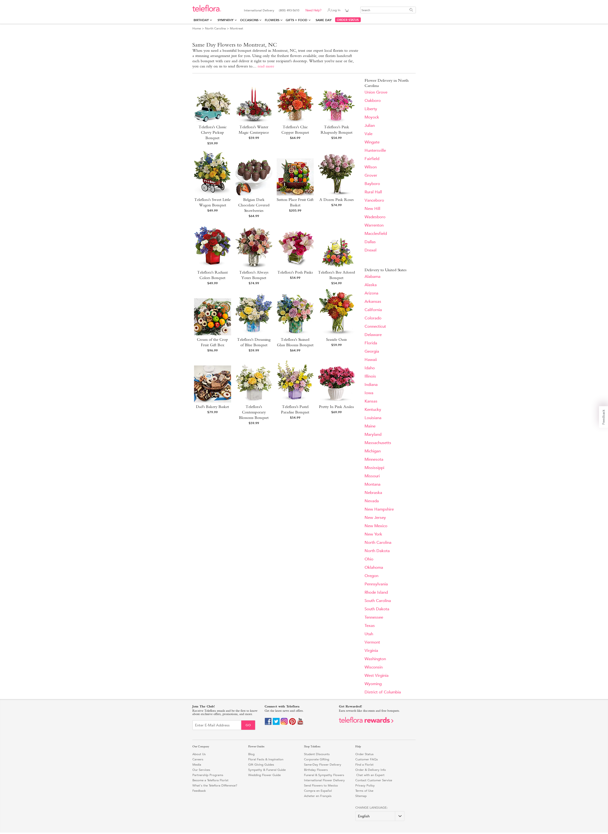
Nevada (372, 500)
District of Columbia (383, 692)
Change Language (371, 807)
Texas (370, 625)
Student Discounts (317, 754)
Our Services (201, 770)
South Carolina (378, 600)
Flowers (272, 20)
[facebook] (268, 724)
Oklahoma (374, 567)
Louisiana (373, 417)
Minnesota (374, 459)
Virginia (371, 650)
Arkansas (373, 301)
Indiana (371, 384)
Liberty (371, 108)
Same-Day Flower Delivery (322, 765)
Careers (197, 759)
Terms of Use (364, 791)
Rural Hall (373, 192)
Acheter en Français (318, 796)
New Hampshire (379, 509)
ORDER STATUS (348, 20)
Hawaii (371, 359)
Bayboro (372, 183)
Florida (371, 343)
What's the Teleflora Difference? (214, 785)
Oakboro (373, 100)
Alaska (371, 284)
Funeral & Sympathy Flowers (324, 775)
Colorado (373, 318)
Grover (371, 175)
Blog (251, 754)
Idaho (370, 367)
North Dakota (377, 550)
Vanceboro (374, 200)
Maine (370, 426)
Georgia (372, 351)
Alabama (372, 276)
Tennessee (374, 617)
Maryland (373, 434)
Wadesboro (375, 216)
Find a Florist (364, 765)
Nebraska (373, 492)
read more (266, 66)
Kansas (371, 401)
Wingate (372, 142)
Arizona (371, 293)
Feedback (199, 791)
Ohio (369, 559)
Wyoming (373, 683)
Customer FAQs (366, 759)
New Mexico (376, 525)
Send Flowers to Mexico (321, 785)
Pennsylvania (376, 584)
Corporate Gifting (316, 759)
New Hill (372, 208)
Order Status (364, 754)
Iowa (369, 392)
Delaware (373, 334)
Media (196, 765)
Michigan (373, 451)
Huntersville (375, 150)
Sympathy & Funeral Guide (267, 770)
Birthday (201, 20)
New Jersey (375, 517)
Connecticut (375, 326)
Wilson (371, 167)
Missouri (372, 476)
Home (196, 28)
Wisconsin (374, 667)
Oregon (371, 575)
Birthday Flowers (316, 770)
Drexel (370, 250)
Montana (372, 484)
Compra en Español (318, 791)
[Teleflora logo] (206, 11)
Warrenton (374, 225)
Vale (368, 133)
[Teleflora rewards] (366, 722)
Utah (369, 633)
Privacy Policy (365, 785)
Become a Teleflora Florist (210, 780)
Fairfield (372, 158)
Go (248, 725)
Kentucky (373, 409)
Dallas (370, 241)
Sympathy (225, 20)
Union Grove (376, 92)
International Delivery (259, 10)
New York (373, 534)
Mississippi (374, 467)
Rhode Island (376, 592)
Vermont (372, 642)
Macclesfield (376, 233)
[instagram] (284, 724)
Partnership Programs (207, 775)
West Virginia (377, 675)
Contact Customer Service (373, 780)
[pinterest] (292, 724)
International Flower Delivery (324, 780)
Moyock (372, 117)
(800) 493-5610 (289, 10)
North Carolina (215, 28)
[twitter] (276, 724)
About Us (199, 754)
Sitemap (361, 796)
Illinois (370, 376)
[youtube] (300, 724)
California (373, 309)
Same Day (324, 20)
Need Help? (313, 10)
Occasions (249, 20)
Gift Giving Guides (261, 765)
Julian (370, 125)
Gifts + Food (296, 20)
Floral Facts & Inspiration (265, 759)
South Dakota (377, 609)
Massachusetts (378, 442)
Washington (375, 658)
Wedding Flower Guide (264, 775)
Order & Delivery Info (370, 770)
